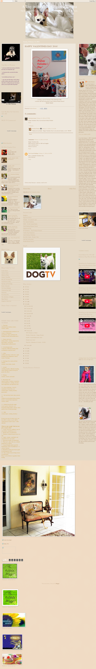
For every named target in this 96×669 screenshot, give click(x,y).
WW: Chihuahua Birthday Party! (13, 174)
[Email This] (40, 108)
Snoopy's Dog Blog (6, 277)
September (28, 313)
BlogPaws (25, 215)
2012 (26, 356)
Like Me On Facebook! (28, 239)
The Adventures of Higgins (8, 297)
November (28, 308)
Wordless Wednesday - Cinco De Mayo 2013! (13, 227)
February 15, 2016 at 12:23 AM (49, 128)
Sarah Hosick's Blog (6, 281)
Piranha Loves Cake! (30, 340)
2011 (26, 358)
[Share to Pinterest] (46, 108)
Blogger (57, 583)
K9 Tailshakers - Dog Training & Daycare (32, 230)
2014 (26, 351)
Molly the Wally (5, 275)
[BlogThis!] (42, 108)
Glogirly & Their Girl (6, 301)
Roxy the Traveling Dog (7, 279)
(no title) (10, 150)
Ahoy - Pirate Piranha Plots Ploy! (14, 238)
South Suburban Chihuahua (29, 235)
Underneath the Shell (6, 290)
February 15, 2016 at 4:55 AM (41, 139)
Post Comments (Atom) (34, 192)
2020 (26, 294)
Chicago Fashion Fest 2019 (14, 207)
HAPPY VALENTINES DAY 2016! (34, 337)
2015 (26, 348)
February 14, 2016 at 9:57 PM (43, 118)
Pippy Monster (5, 299)
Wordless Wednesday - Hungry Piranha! (35, 335)
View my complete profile (84, 134)
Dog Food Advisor (27, 217)
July (27, 318)
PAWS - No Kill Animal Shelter (30, 224)
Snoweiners (4, 292)
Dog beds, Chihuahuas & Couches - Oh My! (36, 342)
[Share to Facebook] (45, 108)
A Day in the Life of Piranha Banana (49, 6)
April (27, 325)
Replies (32, 126)
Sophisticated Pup (27, 228)
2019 (26, 296)
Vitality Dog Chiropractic (29, 232)
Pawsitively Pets (5, 294)
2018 (26, 299)
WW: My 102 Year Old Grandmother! (13, 186)
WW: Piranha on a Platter (31, 332)
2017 (26, 301)
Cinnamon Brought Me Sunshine (13, 197)
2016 (26, 304)
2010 (26, 360)
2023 (26, 287)
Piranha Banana (36, 128)
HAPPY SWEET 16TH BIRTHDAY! (13, 158)
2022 (26, 289)
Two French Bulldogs (33, 153)
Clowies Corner (5, 273)
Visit (84, 250)
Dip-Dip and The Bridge (7, 283)
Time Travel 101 (84, 359)
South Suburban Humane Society (30, 226)
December (28, 306)
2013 (26, 353)
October (28, 311)
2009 (26, 363)
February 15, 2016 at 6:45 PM (45, 153)
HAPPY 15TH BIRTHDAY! (11, 166)
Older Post (72, 189)
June (27, 321)
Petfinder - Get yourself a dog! (30, 219)
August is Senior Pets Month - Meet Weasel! (13, 216)
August (28, 316)
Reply (29, 122)
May (27, 323)
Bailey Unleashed (5, 286)
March (28, 328)
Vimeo (91, 359)
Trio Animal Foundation (28, 221)
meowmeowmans (32, 118)
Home (50, 189)
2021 (26, 291)
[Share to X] (43, 108)
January (28, 345)
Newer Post (26, 189)
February (28, 330)
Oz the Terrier (5, 270)
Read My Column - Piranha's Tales (31, 237)
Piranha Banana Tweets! (28, 241)
